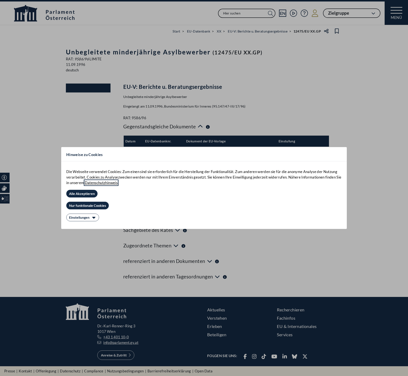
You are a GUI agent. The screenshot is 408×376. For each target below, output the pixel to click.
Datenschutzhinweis (101, 182)
